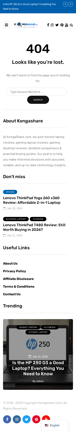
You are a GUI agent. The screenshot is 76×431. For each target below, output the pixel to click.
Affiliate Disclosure (18, 279)
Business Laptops (16, 219)
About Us (10, 263)
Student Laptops (38, 332)
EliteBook (50, 327)
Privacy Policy (14, 271)
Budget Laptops (28, 327)
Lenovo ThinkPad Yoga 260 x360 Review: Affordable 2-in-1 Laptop (31, 200)
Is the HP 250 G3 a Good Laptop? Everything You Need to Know (38, 368)
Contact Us (12, 294)
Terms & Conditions (18, 286)
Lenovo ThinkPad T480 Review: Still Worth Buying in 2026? (34, 227)
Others (10, 192)
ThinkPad (38, 219)
